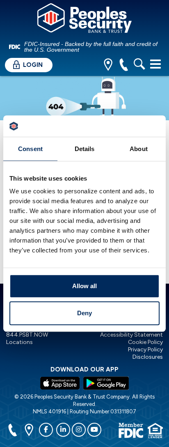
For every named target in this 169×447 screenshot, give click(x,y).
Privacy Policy (145, 349)
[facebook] (46, 430)
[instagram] (79, 430)
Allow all (84, 286)
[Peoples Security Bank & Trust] (84, 19)
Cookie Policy (145, 342)
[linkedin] (63, 430)
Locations (19, 342)
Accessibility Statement (131, 334)
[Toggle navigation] (155, 64)
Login (32, 65)
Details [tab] (85, 148)
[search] (139, 65)
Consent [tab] (30, 148)
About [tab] (139, 148)
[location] (108, 65)
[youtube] (94, 430)
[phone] (123, 65)
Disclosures (147, 356)
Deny (84, 312)
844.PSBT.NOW (27, 334)
